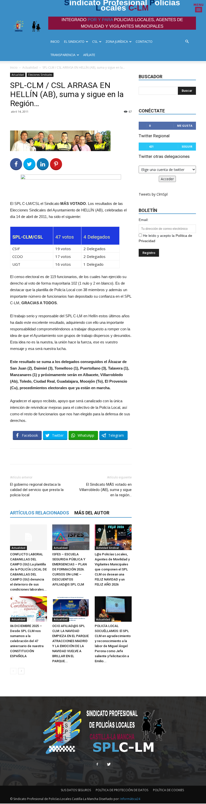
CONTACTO (144, 41)
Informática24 (130, 799)
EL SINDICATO (74, 41)
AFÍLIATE (89, 55)
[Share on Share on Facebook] (16, 164)
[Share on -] (43, 164)
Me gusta (184, 125)
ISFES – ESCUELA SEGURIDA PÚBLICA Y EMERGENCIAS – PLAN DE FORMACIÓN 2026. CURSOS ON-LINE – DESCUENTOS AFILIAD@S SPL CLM (69, 569)
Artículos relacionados (39, 512)
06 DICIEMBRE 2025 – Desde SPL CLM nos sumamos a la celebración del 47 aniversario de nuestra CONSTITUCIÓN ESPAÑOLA (26, 641)
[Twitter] (109, 765)
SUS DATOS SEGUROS (76, 790)
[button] (188, 41)
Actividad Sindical (107, 548)
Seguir (187, 146)
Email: (143, 220)
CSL (95, 41)
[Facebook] (97, 765)
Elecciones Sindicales (40, 74)
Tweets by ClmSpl (153, 194)
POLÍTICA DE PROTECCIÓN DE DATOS (122, 790)
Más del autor (91, 512)
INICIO (55, 41)
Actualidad (30, 67)
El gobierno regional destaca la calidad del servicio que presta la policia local (37, 489)
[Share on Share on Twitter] (29, 164)
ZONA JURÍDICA (117, 41)
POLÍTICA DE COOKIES (168, 790)
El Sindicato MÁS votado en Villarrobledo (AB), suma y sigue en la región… (105, 489)
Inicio (14, 67)
